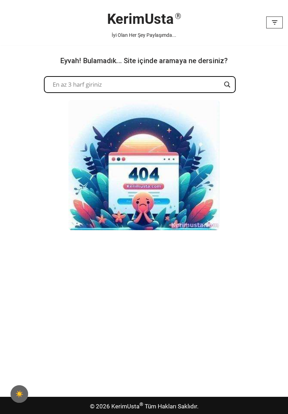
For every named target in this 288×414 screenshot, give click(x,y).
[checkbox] (19, 394)
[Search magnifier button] (227, 84)
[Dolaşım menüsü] (274, 22)
